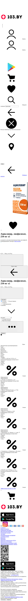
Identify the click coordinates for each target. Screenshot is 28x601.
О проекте (3, 527)
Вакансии (3, 538)
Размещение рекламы (6, 530)
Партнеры (3, 539)
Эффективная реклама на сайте (8, 488)
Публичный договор (6, 532)
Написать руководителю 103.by (8, 540)
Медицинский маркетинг (7, 531)
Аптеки (5, 25)
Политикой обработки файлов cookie (14, 597)
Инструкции (6, 26)
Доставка (3, 534)
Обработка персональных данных (9, 544)
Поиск (5, 24)
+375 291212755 (15, 575)
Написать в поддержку (6, 541)
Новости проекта (5, 529)
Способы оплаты (5, 536)
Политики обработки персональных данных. (12, 579)
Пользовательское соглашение (8, 535)
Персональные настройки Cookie (9, 543)
